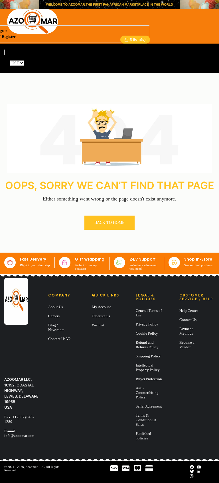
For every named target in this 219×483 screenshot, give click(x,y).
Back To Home (109, 222)
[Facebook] (192, 467)
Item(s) (138, 39)
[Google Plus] (191, 476)
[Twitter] (192, 472)
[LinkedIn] (198, 472)
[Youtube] (199, 467)
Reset (29, 63)
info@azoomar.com (19, 435)
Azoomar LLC (34, 466)
